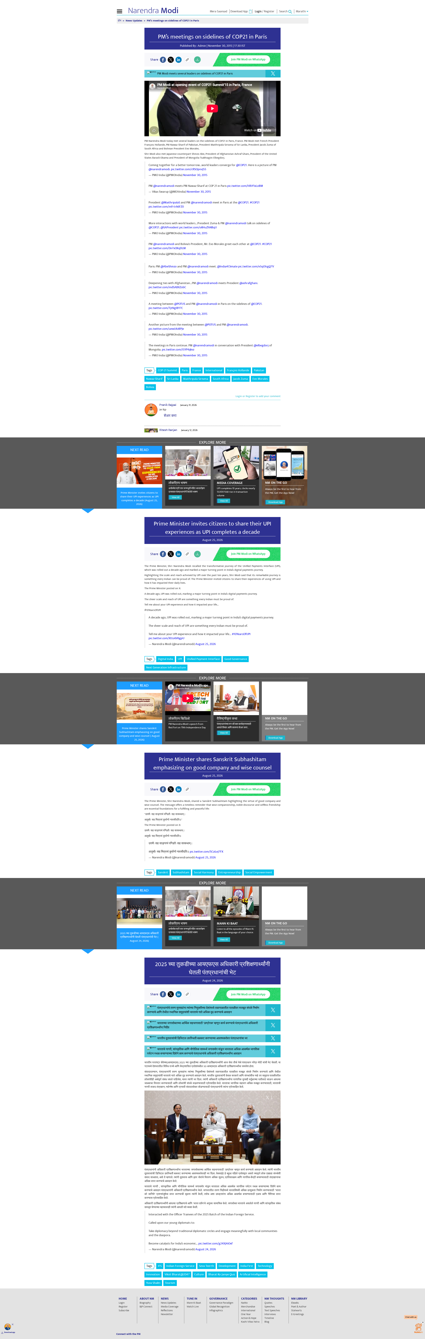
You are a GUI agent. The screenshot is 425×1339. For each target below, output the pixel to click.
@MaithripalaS (170, 202)
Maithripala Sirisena (195, 378)
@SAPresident (170, 227)
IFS (160, 1266)
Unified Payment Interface (203, 659)
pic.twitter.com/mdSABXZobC (167, 287)
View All (175, 497)
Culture (199, 1274)
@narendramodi (159, 169)
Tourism (170, 1283)
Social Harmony (204, 872)
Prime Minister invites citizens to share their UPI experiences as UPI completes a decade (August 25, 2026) (139, 498)
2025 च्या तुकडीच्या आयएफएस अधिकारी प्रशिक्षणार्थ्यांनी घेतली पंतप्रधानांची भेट (212, 968)
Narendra (153, 10)
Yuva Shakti (153, 1283)
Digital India (165, 659)
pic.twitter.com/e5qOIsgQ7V (256, 266)
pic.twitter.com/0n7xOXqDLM (167, 248)
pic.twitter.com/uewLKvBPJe (166, 328)
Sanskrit (163, 872)
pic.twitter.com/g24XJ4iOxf (215, 1243)
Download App (275, 502)
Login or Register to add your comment (258, 396)
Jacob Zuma (240, 378)
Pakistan (259, 370)
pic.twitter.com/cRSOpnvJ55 (188, 169)
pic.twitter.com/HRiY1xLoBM (245, 185)
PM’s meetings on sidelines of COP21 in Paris (212, 37)
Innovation (153, 1274)
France (196, 370)
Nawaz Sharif (154, 378)
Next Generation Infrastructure (166, 667)
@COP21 (241, 165)
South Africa (221, 378)
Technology (265, 1266)
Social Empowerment (258, 872)
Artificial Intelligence (253, 1274)
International (214, 370)
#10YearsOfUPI (241, 634)
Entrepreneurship (229, 872)
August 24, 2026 (205, 1249)
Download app (9, 1332)
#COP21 (254, 202)
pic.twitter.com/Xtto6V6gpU (166, 638)
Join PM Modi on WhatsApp (248, 59)
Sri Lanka (172, 378)
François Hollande (238, 370)
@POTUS (179, 303)
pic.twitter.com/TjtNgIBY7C (166, 308)
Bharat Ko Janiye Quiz (221, 1274)
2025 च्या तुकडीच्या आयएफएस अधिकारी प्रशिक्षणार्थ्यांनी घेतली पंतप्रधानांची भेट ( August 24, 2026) (139, 937)
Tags (149, 370)
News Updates (134, 20)
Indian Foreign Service (180, 1266)
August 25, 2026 (205, 644)
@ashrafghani (248, 283)
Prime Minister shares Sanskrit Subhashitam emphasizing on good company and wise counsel (212, 763)
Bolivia (150, 387)
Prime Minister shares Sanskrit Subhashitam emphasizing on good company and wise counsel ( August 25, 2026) (139, 734)
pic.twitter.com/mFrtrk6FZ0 (166, 206)
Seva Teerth (206, 1266)
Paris (185, 370)
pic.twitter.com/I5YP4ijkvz (178, 349)
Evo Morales (260, 378)
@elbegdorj (261, 345)
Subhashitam (181, 872)
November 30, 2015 (195, 175)
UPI (180, 659)
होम (120, 20)
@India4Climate (227, 266)
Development (227, 1266)
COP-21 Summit (167, 370)
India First (246, 1266)
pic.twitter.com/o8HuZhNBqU (198, 227)
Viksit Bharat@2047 (177, 1274)
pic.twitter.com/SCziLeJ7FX (206, 851)
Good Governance (235, 659)
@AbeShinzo (169, 266)
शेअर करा (169, 416)
